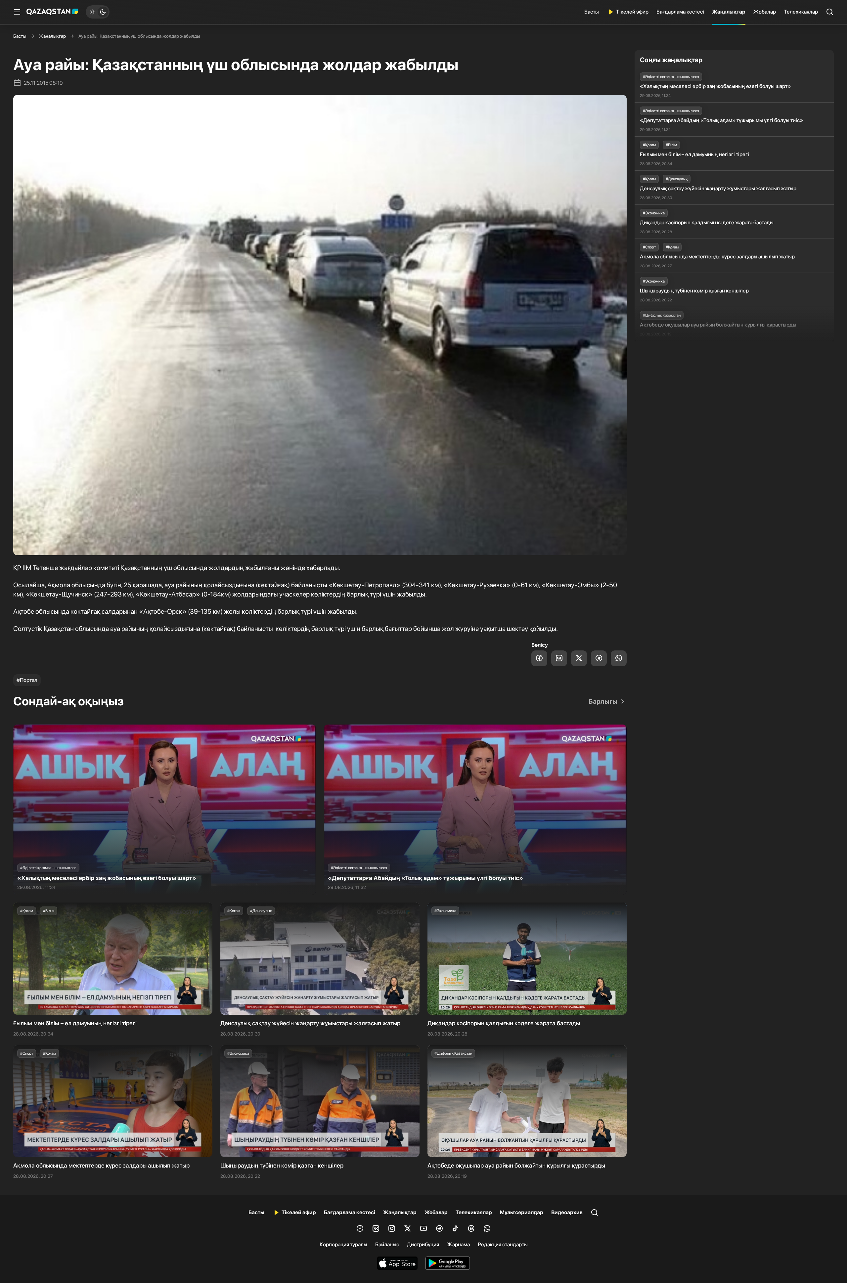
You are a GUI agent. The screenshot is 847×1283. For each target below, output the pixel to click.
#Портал (27, 680)
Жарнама (458, 1244)
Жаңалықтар (728, 12)
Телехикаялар (801, 12)
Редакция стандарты (503, 1244)
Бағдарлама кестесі (680, 12)
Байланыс (387, 1244)
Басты (591, 12)
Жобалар (764, 12)
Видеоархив (567, 1212)
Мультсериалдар (521, 1212)
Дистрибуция (423, 1244)
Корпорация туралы (343, 1244)
